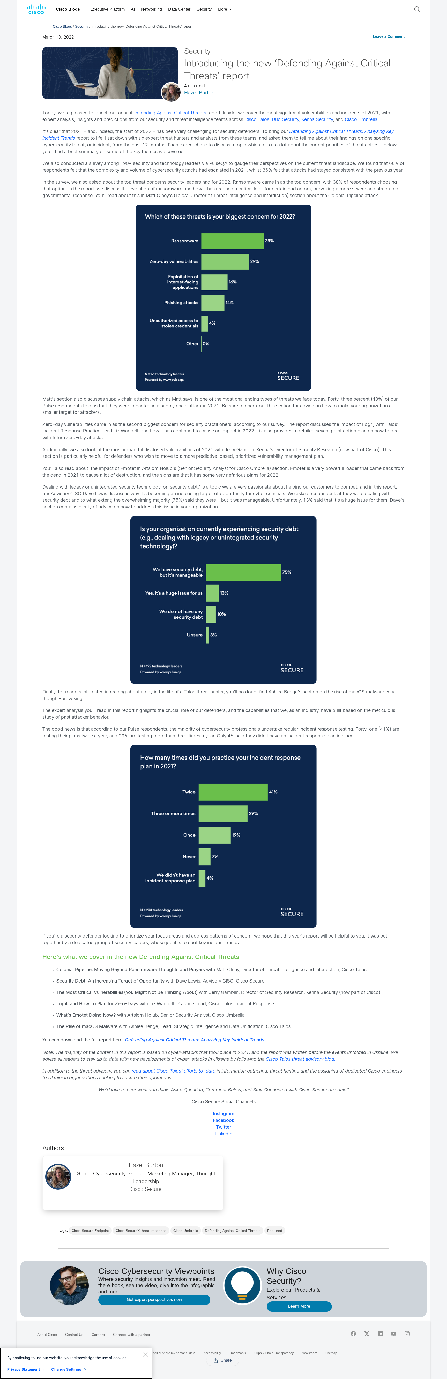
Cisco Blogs (68, 9)
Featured (274, 1230)
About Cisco (47, 1334)
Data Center (179, 9)
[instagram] (407, 1333)
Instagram (223, 1114)
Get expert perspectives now (154, 1300)
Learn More (299, 1306)
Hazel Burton (199, 93)
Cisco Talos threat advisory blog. (301, 1059)
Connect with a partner (131, 1334)
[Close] (145, 1354)
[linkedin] (380, 1333)
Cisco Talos (256, 120)
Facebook (223, 1121)
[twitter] (366, 1333)
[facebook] (353, 1333)
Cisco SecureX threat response (141, 1230)
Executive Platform (107, 9)
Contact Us (74, 1334)
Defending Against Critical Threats (169, 113)
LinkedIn (223, 1134)
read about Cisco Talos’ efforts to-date (173, 1071)
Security (204, 9)
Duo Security (285, 120)
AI (133, 9)
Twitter (223, 1127)
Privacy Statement (23, 1369)
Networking (151, 9)
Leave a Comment (389, 37)
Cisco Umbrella (361, 120)
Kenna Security (317, 120)
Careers (98, 1334)
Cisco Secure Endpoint (90, 1230)
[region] (76, 1363)
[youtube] (393, 1333)
